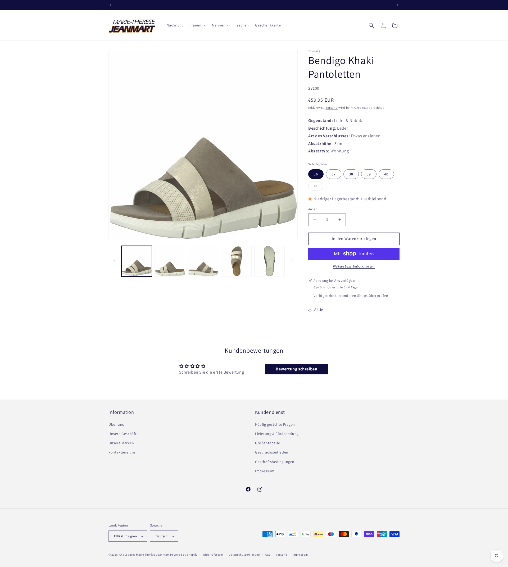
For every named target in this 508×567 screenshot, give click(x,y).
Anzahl (313, 209)
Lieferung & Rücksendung (277, 433)
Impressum (264, 470)
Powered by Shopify (183, 555)
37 (334, 174)
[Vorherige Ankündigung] (110, 5)
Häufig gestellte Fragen (275, 424)
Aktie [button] (318, 309)
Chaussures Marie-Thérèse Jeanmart (144, 555)
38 (351, 174)
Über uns (116, 424)
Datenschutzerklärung (244, 554)
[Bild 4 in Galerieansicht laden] (236, 261)
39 (369, 174)
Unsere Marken (121, 442)
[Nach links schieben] (114, 261)
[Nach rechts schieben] (292, 261)
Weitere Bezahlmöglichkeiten (354, 266)
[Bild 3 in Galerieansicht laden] (203, 261)
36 (316, 174)
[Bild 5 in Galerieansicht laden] (269, 261)
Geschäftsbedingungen (274, 461)
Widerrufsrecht (213, 554)
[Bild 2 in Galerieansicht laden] (170, 261)
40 (386, 174)
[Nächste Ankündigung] (397, 5)
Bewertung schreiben (296, 369)
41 (318, 187)
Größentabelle (267, 442)
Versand (331, 108)
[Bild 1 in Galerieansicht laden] (136, 261)
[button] (197, 25)
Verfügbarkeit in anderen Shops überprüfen (351, 295)
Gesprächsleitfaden (271, 452)
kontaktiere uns (122, 452)
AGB (268, 554)
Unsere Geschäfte (123, 433)
